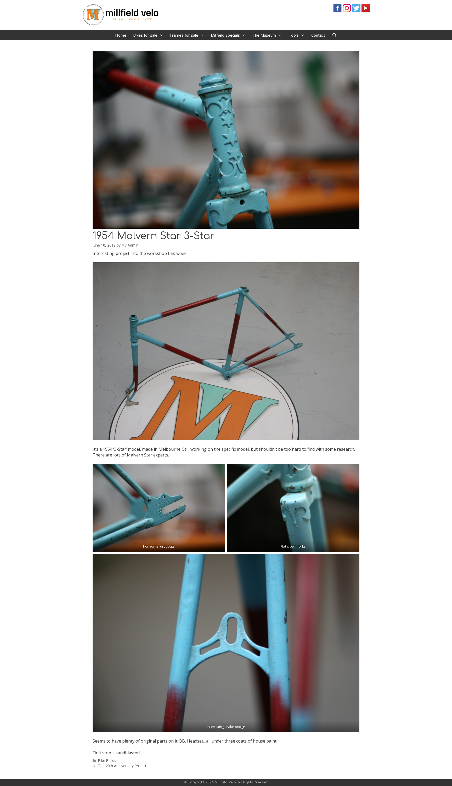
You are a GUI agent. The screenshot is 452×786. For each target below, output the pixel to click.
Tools (294, 35)
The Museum (264, 35)
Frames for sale (184, 35)
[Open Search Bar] (334, 35)
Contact (318, 35)
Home (120, 35)
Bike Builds (107, 760)
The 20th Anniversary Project (122, 765)
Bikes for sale (145, 35)
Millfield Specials (225, 35)
